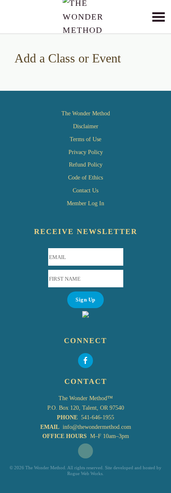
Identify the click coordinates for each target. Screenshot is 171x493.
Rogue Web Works (85, 473)
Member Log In (85, 203)
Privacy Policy (85, 152)
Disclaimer (85, 126)
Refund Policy (86, 165)
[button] (158, 16)
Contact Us (85, 190)
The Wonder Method (85, 113)
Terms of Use (85, 139)
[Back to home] (86, 16)
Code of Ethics (85, 177)
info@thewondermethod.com (97, 427)
